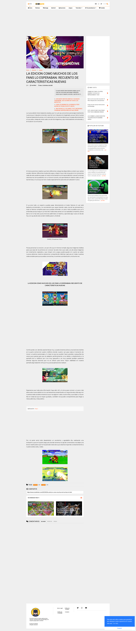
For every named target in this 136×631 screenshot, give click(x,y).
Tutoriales (78, 8)
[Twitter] (101, 4)
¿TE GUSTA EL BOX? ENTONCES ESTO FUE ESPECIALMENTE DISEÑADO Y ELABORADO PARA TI (68, 510)
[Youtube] (96, 4)
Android (53, 8)
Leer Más (104, 175)
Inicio (30, 8)
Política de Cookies (67, 609)
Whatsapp (45, 8)
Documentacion (90, 8)
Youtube (102, 8)
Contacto (67, 612)
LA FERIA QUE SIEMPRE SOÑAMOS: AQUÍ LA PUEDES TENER (39, 511)
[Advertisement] (68, 23)
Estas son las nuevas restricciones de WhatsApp (96, 190)
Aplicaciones (62, 8)
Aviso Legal (59, 608)
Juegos (70, 8)
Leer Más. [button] (115, 623)
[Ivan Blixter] (39, 4)
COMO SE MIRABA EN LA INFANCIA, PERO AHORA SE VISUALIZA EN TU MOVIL (66, 105)
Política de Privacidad (59, 612)
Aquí (36, 408)
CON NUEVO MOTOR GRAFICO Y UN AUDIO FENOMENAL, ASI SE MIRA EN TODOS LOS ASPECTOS (67, 100)
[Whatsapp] (98, 4)
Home (27, 70)
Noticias (37, 8)
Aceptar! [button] (119, 628)
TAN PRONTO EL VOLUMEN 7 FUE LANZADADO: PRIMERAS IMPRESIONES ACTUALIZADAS (68, 109)
